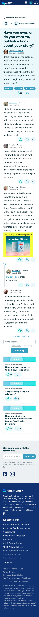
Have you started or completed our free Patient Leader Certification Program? (18, 420)
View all (8, 563)
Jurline (11, 290)
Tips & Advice (29, 88)
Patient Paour (14, 187)
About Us (6, 569)
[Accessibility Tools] (26, 2)
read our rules (16, 346)
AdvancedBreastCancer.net (16, 524)
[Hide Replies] (4, 264)
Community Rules (10, 581)
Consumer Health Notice (13, 575)
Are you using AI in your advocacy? (17, 393)
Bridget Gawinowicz (16, 51)
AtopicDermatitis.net (13, 543)
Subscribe (30, 456)
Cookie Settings (28, 578)
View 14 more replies (19, 336)
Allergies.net (9, 532)
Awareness (8, 88)
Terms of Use (17, 569)
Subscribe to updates (27, 23)
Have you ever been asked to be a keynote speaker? (18, 368)
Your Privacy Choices (11, 578)
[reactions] (20, 139)
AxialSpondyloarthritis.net (15, 550)
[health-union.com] (13, 491)
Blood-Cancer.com (12, 558)
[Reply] (27, 93)
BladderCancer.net (12, 554)
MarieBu (12, 145)
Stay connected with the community (16, 449)
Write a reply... (11, 342)
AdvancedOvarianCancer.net (17, 528)
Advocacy (19, 88)
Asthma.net (8, 539)
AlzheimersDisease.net (14, 535)
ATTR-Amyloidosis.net (13, 547)
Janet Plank (13, 103)
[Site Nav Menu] (36, 2)
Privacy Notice (19, 464)
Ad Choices (23, 581)
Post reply (19, 350)
